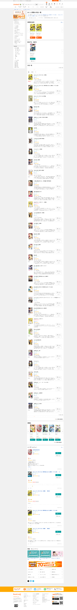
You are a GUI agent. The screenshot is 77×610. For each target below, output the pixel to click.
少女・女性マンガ (24, 7)
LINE (24, 601)
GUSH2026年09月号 (36, 449)
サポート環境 (35, 599)
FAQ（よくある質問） (36, 600)
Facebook (25, 606)
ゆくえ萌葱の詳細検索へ (59, 419)
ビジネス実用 (46, 7)
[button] (32, 38)
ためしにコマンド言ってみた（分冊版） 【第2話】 (41, 528)
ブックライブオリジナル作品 (19, 34)
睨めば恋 (35, 255)
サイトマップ (44, 602)
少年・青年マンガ (20, 7)
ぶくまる (16, 43)
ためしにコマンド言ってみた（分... (32, 34)
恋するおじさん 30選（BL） (56, 558)
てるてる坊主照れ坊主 (37, 339)
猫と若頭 (35, 127)
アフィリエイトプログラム (36, 604)
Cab (49, 434)
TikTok (25, 604)
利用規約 (43, 598)
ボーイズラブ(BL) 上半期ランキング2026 (33, 559)
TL (33, 6)
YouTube (25, 605)
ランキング (25, 598)
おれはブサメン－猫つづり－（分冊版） (40, 202)
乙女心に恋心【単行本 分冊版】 (39, 170)
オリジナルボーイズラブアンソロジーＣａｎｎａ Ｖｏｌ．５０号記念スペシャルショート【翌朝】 (50, 297)
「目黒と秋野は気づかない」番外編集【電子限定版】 (42, 180)
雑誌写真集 (51, 7)
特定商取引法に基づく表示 (46, 600)
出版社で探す (16, 66)
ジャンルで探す (17, 60)
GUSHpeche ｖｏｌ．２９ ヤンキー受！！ (41, 382)
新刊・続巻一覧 (17, 22)
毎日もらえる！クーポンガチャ (19, 33)
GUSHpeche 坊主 (37, 350)
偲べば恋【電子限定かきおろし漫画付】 (40, 308)
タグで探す (16, 61)
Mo (30, 480)
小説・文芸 (42, 6)
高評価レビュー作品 (17, 42)
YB (30, 499)
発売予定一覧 (16, 21)
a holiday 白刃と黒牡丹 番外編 (39, 138)
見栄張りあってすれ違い (38, 403)
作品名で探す (16, 62)
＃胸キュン (29, 466)
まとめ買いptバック (17, 32)
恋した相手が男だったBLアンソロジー (40, 265)
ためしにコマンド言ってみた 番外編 (40, 96)
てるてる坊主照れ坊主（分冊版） (39, 212)
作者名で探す (16, 63)
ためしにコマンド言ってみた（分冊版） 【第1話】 (41, 490)
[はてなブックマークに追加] (33, 581)
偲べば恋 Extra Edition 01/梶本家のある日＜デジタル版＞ (43, 286)
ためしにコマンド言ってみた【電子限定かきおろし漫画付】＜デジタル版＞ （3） (46, 471)
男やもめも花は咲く (37, 329)
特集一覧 (16, 37)
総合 (15, 6)
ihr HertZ (31, 434)
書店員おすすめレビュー (18, 41)
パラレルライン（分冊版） (38, 149)
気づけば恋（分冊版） (37, 244)
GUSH (37, 434)
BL (28, 6)
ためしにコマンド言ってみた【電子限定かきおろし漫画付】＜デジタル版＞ (45, 14)
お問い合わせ (35, 602)
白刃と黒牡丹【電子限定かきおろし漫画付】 (41, 276)
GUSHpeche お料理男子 (38, 392)
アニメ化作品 (16, 25)
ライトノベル (17, 51)
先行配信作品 (16, 36)
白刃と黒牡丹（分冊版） (38, 223)
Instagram (25, 603)
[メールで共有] (31, 581)
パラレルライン (36, 361)
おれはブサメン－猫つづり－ (38, 318)
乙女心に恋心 (36, 371)
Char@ (56, 434)
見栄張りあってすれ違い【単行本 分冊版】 (41, 117)
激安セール (16, 30)
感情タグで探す (17, 67)
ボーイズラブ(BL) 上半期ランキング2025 (45, 559)
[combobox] (30, 4)
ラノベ (37, 6)
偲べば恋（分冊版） (37, 159)
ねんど (31, 518)
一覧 (61, 22)
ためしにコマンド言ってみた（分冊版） (40, 74)
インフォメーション (35, 601)
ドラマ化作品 (16, 26)
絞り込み (23, 4)
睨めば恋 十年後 (36, 106)
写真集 (16, 56)
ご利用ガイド (35, 598)
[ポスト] (28, 581)
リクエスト (34, 603)
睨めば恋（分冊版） (37, 233)
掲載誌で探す (16, 64)
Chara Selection (45, 434)
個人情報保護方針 (44, 599)
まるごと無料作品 (17, 29)
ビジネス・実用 (17, 53)
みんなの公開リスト (17, 40)
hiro (30, 458)
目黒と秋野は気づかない (38, 191)
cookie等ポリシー (44, 601)
